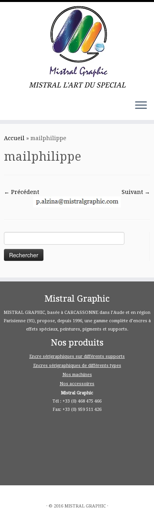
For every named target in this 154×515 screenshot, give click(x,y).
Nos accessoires (77, 383)
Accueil (14, 138)
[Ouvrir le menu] (141, 106)
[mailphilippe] (77, 201)
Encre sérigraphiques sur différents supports (77, 356)
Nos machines (77, 374)
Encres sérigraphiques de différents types (77, 365)
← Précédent (21, 192)
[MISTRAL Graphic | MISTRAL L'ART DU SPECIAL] (77, 41)
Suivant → (136, 192)
